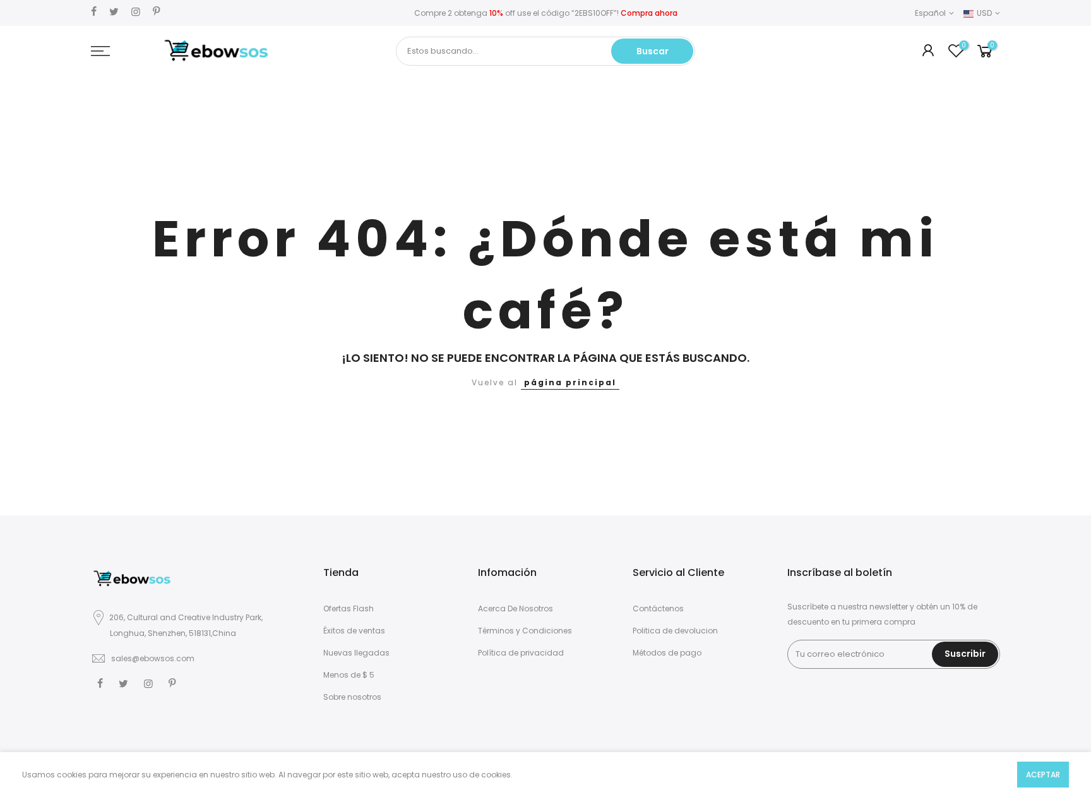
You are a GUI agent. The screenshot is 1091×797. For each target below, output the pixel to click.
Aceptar (1043, 774)
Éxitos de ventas (354, 630)
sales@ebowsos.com (152, 658)
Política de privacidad (521, 652)
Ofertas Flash (348, 608)
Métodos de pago (667, 652)
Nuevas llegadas (356, 652)
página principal (570, 382)
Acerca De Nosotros (515, 608)
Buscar (652, 51)
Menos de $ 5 (348, 674)
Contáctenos (658, 608)
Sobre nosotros (352, 697)
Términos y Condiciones (525, 630)
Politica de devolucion (675, 630)
